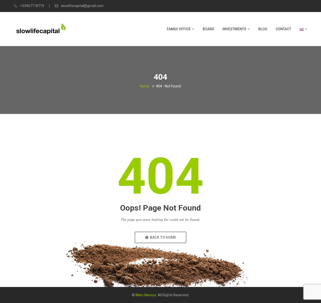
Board (208, 29)
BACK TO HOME (162, 237)
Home (144, 86)
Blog (262, 29)
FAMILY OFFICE (179, 29)
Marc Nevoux (146, 295)
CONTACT (283, 29)
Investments (234, 29)
